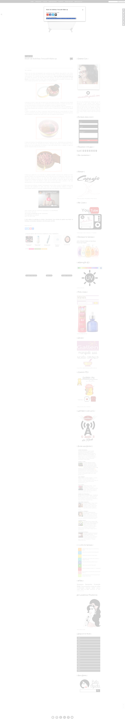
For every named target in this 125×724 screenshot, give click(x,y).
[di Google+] (47, 15)
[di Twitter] (53, 15)
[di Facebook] (50, 15)
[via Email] (55, 15)
